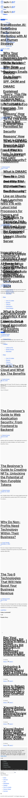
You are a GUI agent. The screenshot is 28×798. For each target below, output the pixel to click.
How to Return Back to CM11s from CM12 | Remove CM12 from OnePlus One (14, 690)
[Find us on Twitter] (1, 615)
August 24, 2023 (5, 335)
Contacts (5, 763)
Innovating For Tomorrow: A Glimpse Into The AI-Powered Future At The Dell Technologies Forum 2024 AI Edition (14, 266)
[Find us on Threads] (2, 615)
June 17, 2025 (4, 168)
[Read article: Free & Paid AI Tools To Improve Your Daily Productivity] (14, 136)
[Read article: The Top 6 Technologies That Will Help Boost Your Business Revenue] (14, 561)
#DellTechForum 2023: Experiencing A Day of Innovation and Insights (14, 321)
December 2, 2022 (5, 544)
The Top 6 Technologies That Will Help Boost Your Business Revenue (11, 583)
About (4, 761)
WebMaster (6, 783)
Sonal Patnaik (5, 542)
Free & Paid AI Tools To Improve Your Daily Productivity (13, 155)
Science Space (7, 789)
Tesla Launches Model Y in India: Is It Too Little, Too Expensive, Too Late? (14, 104)
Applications (9, 364)
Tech (4, 781)
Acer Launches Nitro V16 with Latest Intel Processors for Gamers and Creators (12, 209)
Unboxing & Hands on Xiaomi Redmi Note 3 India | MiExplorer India (15, 670)
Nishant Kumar (6, 117)
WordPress (9, 46)
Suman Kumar (6, 379)
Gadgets (5, 344)
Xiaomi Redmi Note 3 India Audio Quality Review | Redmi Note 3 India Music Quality (14, 733)
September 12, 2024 (6, 285)
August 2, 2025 (4, 68)
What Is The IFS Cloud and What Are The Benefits (13, 369)
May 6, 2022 (4, 600)
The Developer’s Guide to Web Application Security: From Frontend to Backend (13, 420)
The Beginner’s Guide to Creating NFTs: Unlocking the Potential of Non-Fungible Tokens (14, 475)
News (4, 777)
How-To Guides (7, 787)
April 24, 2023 (4, 436)
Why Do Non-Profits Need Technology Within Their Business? (10, 529)
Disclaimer (6, 765)
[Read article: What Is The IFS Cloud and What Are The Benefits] (14, 353)
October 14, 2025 (5, 48)
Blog (2, 50)
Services (3, 332)
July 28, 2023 (4, 380)
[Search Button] (15, 772)
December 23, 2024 (6, 225)
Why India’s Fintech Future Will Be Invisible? (13, 59)
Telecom (8, 362)
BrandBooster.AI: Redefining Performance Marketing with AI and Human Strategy (14, 34)
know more (3, 756)
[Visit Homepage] (8, 3)
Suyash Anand (6, 224)
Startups (5, 19)
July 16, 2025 (4, 118)
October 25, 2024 (5, 491)
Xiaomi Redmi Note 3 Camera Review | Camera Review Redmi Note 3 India (14, 712)
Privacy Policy (7, 767)
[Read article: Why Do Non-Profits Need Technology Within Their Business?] (14, 509)
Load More (3, 610)
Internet (8, 22)
